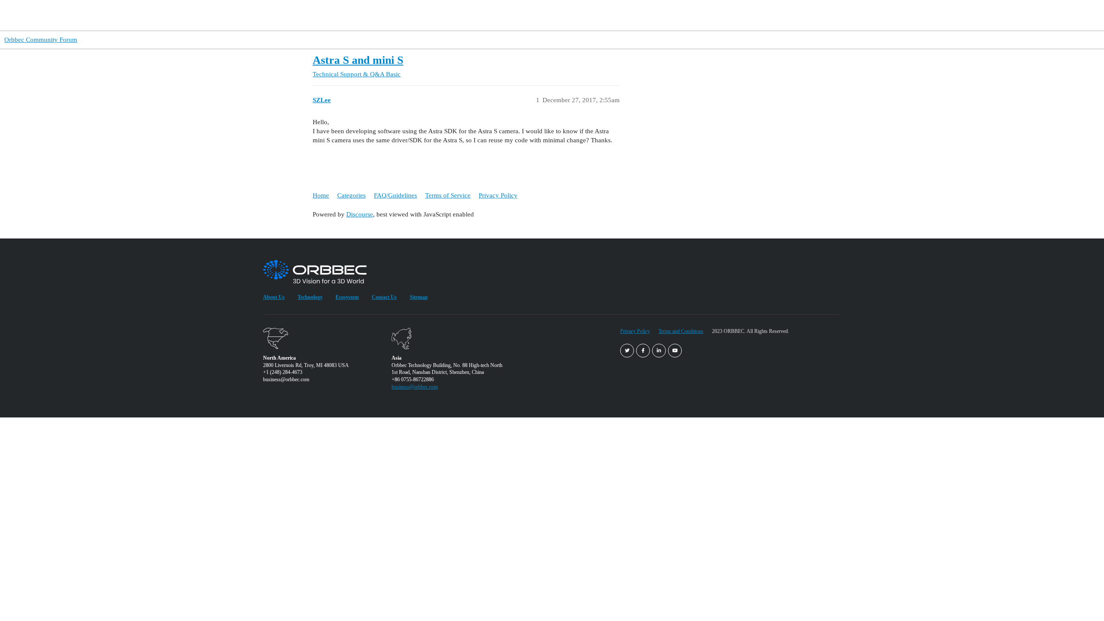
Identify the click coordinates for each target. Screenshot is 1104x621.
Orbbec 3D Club (682, 15)
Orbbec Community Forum (40, 39)
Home (321, 195)
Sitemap (419, 297)
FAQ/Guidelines (395, 195)
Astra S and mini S (358, 60)
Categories (351, 195)
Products (596, 15)
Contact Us (384, 297)
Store (805, 15)
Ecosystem (347, 297)
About (769, 15)
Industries (634, 15)
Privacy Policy (498, 195)
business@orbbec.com (415, 387)
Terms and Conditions (681, 331)
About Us (274, 297)
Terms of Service (447, 195)
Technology (732, 15)
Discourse (359, 214)
